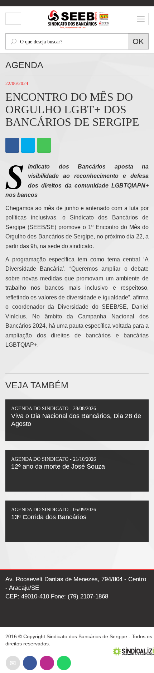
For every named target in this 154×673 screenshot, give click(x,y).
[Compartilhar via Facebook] (12, 145)
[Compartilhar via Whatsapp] (44, 145)
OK (138, 41)
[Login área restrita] (13, 19)
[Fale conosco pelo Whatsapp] (64, 663)
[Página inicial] (77, 18)
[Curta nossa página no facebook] (30, 663)
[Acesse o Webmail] (13, 663)
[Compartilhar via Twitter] (28, 145)
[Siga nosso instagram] (47, 663)
